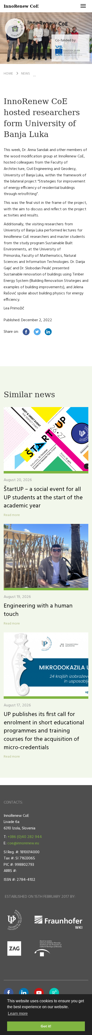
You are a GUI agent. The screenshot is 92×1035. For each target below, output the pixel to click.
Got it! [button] (46, 1026)
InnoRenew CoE (21, 6)
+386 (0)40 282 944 (25, 837)
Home (8, 73)
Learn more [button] (18, 1013)
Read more (12, 515)
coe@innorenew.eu (23, 843)
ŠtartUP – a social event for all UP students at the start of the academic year (43, 498)
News (25, 73)
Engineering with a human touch (38, 610)
